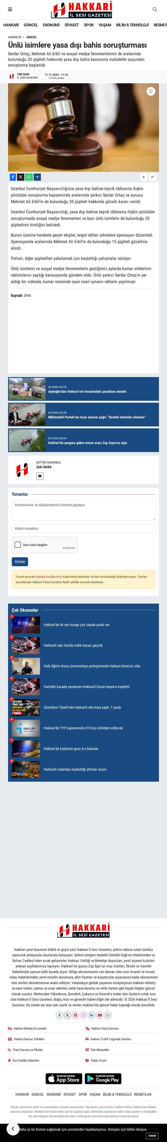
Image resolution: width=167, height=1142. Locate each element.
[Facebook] (59, 1015)
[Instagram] (83, 1015)
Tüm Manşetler (99, 1050)
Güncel (32, 37)
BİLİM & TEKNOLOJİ (132, 25)
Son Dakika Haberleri (26, 1060)
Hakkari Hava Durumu (105, 1028)
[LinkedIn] (91, 1015)
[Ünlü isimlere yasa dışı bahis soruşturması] (83, 127)
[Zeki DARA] (22, 469)
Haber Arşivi (98, 1060)
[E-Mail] (39, 476)
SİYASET (72, 25)
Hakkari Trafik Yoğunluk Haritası (110, 1039)
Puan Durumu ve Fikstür (28, 1050)
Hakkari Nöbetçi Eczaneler (30, 1028)
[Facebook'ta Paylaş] (13, 177)
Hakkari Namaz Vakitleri (29, 1039)
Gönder (20, 561)
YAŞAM (105, 25)
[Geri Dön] (13, 1128)
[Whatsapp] (107, 1015)
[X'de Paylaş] (20, 177)
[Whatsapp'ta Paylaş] (29, 177)
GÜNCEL (31, 25)
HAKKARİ (11, 25)
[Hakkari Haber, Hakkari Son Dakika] (81, 9)
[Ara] (155, 10)
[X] (67, 1015)
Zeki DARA (44, 467)
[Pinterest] (75, 1015)
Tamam (152, 1135)
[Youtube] (99, 1015)
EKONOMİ (51, 25)
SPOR (89, 25)
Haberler (14, 37)
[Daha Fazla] (37, 177)
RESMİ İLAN (143, 1094)
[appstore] (64, 1078)
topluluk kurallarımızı (49, 577)
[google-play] (103, 1078)
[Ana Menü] (10, 9)
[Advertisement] (83, 815)
